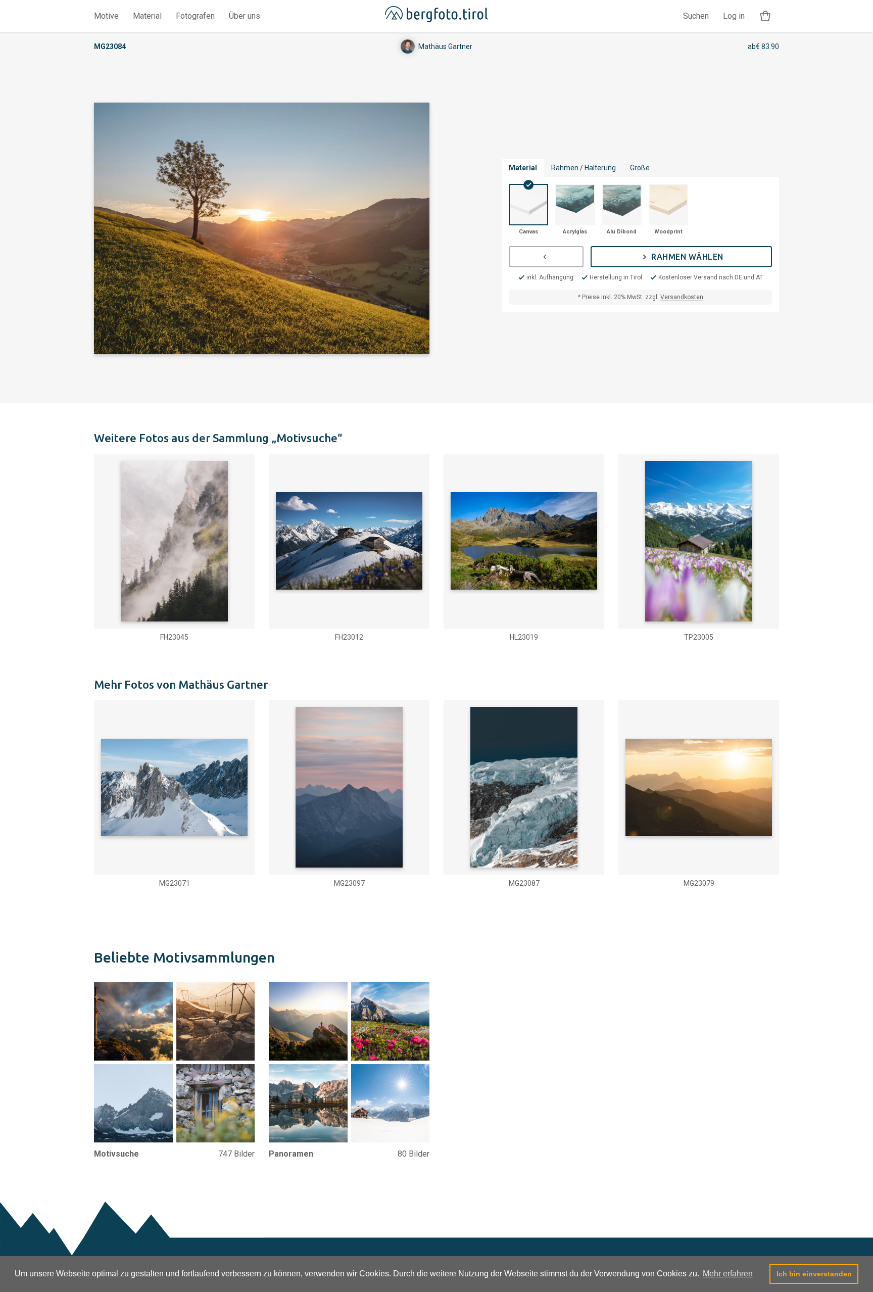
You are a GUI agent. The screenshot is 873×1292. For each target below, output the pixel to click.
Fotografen (195, 16)
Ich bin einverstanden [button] (814, 1274)
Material (147, 16)
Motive (106, 16)
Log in (734, 16)
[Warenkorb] (765, 16)
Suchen (696, 16)
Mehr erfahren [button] (728, 1273)
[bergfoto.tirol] (436, 16)
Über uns (244, 16)
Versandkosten (681, 297)
